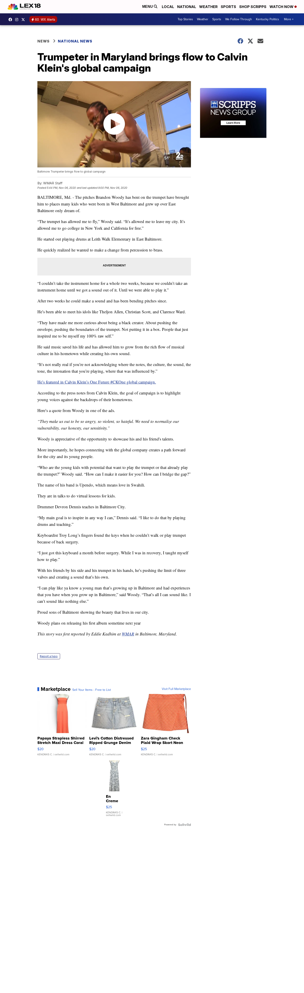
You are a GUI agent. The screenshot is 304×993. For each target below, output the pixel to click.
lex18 (11, 19)
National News (75, 41)
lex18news (24, 19)
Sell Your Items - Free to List (91, 689)
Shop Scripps (252, 6)
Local (168, 6)
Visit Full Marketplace (176, 689)
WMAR (128, 634)
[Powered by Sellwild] (184, 824)
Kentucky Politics (267, 19)
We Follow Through (238, 19)
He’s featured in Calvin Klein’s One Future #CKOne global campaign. (96, 382)
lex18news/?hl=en (17, 19)
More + (289, 19)
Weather (208, 6)
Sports (228, 6)
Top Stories (185, 19)
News (43, 41)
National (186, 6)
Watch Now (282, 6)
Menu (148, 6)
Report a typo (49, 656)
